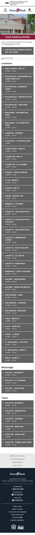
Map (7, 71)
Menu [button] (5, 11)
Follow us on (18, 493)
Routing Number (17, 517)
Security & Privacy (17, 509)
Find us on (18, 499)
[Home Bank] (18, 10)
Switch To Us (17, 465)
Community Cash (9, 44)
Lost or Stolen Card (16, 459)
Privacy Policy (17, 506)
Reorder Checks (17, 462)
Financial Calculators (17, 456)
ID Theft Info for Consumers (17, 512)
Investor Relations (17, 515)
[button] (30, 10)
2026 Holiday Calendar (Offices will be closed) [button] (18, 51)
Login (30, 11)
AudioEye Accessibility (17, 520)
